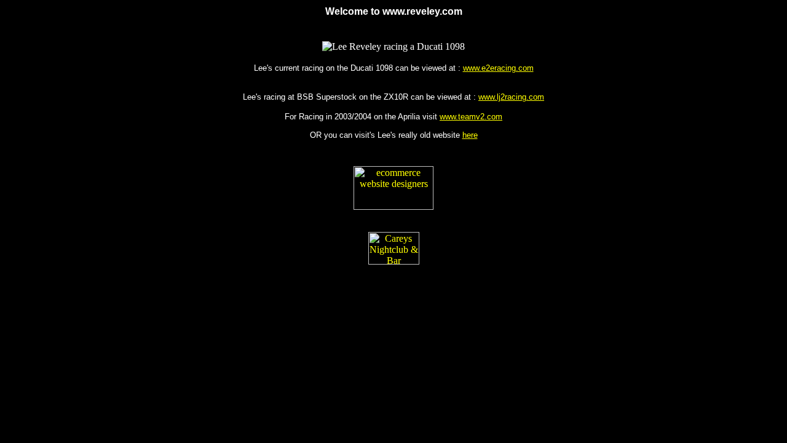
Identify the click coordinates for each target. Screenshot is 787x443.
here (470, 135)
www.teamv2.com (471, 116)
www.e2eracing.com (498, 68)
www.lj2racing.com (511, 97)
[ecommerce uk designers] (393, 206)
